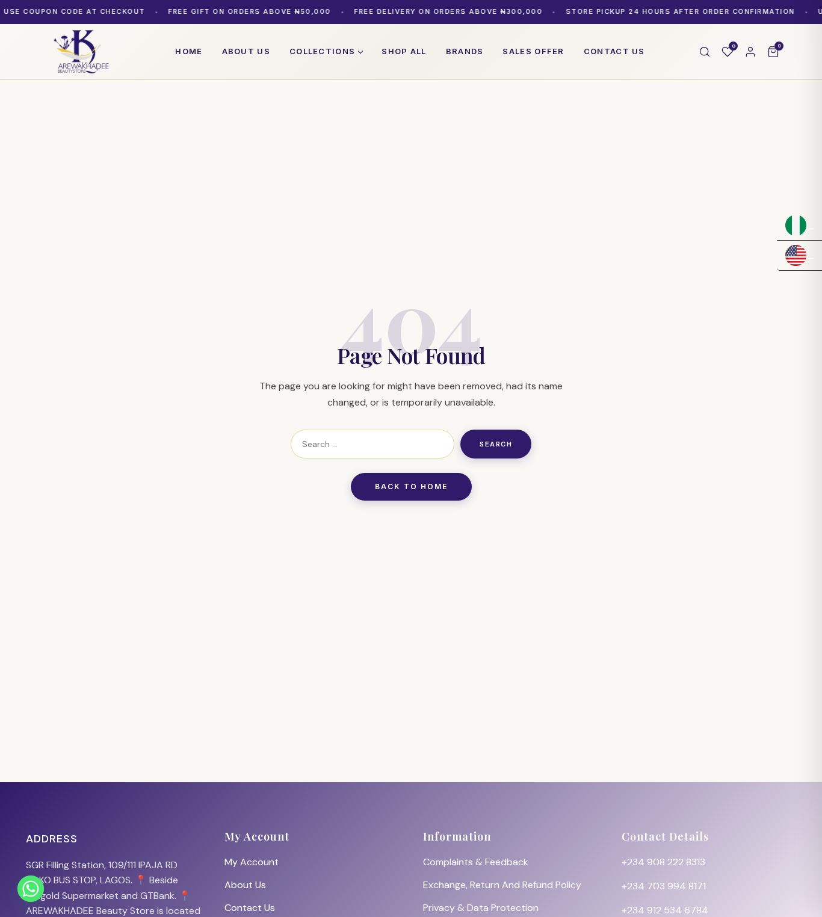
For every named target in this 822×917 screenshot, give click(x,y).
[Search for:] (372, 444)
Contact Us (249, 907)
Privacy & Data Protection (481, 907)
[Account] (750, 51)
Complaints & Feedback (475, 862)
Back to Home (411, 486)
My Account (251, 862)
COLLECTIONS (322, 51)
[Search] (704, 51)
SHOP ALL (404, 51)
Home (188, 51)
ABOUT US (246, 51)
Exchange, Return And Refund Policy (502, 884)
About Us (245, 884)
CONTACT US (614, 51)
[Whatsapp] (30, 888)
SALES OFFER (533, 51)
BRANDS (465, 51)
